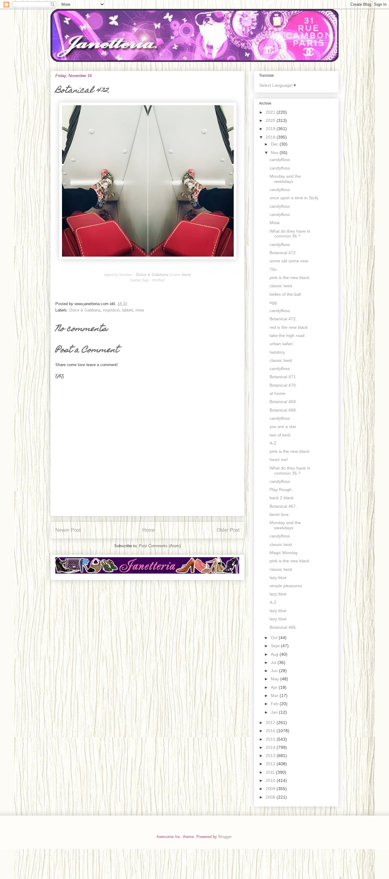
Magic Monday (284, 552)
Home (148, 530)
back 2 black (282, 497)
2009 (271, 788)
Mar (275, 695)
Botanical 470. (283, 385)
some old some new (289, 260)
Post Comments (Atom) (160, 546)
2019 (271, 128)
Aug (275, 654)
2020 (271, 120)
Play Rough (281, 489)
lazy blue (278, 577)
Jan (275, 712)
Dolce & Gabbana (84, 310)
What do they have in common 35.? (290, 471)
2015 (271, 739)
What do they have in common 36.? (290, 234)
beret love (279, 514)
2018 (271, 137)
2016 (271, 730)
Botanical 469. (283, 401)
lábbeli (127, 310)
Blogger (224, 836)
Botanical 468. (283, 410)
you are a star (283, 426)
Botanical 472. (283, 252)
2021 (271, 112)
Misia (275, 222)
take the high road (287, 335)
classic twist (281, 285)
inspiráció (111, 310)
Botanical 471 (283, 376)
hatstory (277, 352)
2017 (271, 722)
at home (277, 393)
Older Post (228, 530)
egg (273, 302)
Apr (275, 687)
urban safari (281, 343)
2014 (271, 747)
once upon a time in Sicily (294, 197)
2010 (271, 780)
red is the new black (289, 327)
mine (140, 310)
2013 (271, 755)
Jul (274, 662)
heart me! (279, 459)
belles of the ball (285, 294)
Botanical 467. (283, 506)
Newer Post (68, 530)
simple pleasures (286, 585)
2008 (271, 797)
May (275, 678)
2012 (271, 763)
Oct (275, 637)
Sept (276, 645)
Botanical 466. (283, 627)
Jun (275, 670)
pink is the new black (289, 277)
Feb (275, 703)
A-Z (273, 443)
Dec (275, 144)
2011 (271, 772)
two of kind (280, 435)
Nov (275, 152)
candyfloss (280, 159)
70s (273, 269)
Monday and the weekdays (285, 179)
